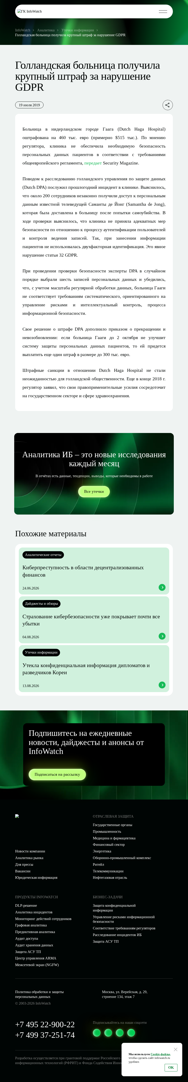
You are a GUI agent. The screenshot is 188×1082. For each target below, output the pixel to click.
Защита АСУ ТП (106, 941)
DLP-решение (26, 905)
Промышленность (107, 831)
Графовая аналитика (31, 925)
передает (93, 162)
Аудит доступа (26, 938)
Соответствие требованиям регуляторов (124, 928)
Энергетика (102, 851)
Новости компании (30, 851)
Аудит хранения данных (34, 945)
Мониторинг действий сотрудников (43, 919)
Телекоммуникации (108, 871)
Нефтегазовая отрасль (110, 877)
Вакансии (22, 871)
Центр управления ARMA (35, 958)
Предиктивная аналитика (35, 932)
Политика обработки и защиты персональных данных (39, 994)
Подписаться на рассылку (57, 774)
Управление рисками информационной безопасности (124, 919)
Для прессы (24, 864)
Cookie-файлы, (161, 1054)
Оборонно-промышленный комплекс (122, 858)
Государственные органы (112, 825)
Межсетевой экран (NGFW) (37, 965)
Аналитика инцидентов (34, 912)
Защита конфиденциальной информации (114, 908)
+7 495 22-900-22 (45, 1024)
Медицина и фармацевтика (114, 838)
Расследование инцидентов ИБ (117, 935)
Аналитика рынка (29, 858)
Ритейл (98, 864)
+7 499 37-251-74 (45, 1035)
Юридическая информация (36, 877)
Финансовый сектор (109, 844)
